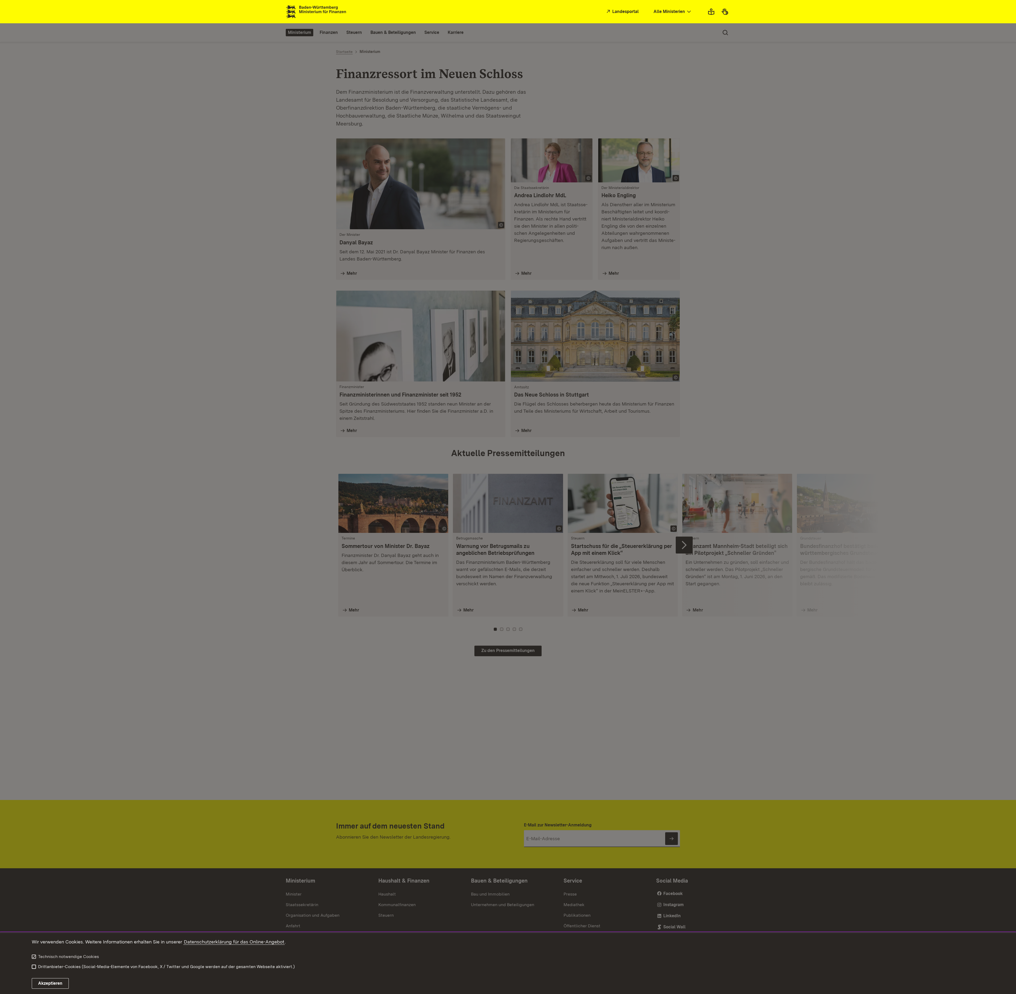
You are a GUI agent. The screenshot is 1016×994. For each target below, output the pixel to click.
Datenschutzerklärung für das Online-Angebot (234, 941)
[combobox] (672, 11)
